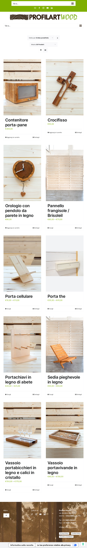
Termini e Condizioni (66, 536)
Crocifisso (57, 120)
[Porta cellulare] (22, 263)
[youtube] (40, 514)
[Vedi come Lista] (45, 50)
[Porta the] (64, 263)
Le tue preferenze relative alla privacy (54, 545)
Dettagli (36, 137)
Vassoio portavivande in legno (62, 467)
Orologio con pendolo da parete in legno (19, 210)
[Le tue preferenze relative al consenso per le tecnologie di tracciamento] (83, 544)
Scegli (51, 228)
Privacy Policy (64, 533)
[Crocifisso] (64, 87)
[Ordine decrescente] (57, 38)
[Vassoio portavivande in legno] (64, 430)
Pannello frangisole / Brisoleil (58, 210)
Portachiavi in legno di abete (18, 379)
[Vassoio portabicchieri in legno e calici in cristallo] (22, 430)
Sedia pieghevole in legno (64, 379)
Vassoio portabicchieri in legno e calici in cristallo (20, 470)
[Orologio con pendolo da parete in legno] (22, 173)
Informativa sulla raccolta (21, 545)
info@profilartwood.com (68, 527)
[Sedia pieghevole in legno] (64, 344)
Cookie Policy (76, 533)
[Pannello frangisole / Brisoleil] (64, 173)
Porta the (56, 296)
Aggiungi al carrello (13, 137)
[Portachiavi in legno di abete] (22, 344)
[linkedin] (45, 514)
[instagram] (36, 514)
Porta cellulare (19, 296)
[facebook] (32, 514)
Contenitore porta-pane (16, 122)
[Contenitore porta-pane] (22, 87)
